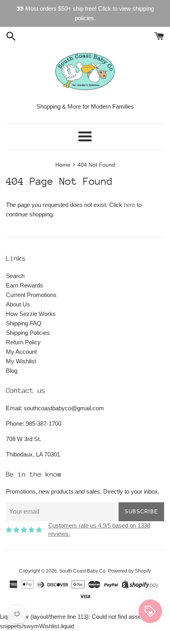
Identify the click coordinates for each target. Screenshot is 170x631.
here (129, 204)
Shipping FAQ (24, 323)
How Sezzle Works (31, 313)
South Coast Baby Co (82, 571)
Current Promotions (31, 294)
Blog (11, 370)
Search (15, 275)
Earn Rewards (24, 285)
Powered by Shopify (129, 571)
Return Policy (23, 342)
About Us (18, 304)
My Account (21, 351)
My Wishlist (21, 361)
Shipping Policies (28, 332)
